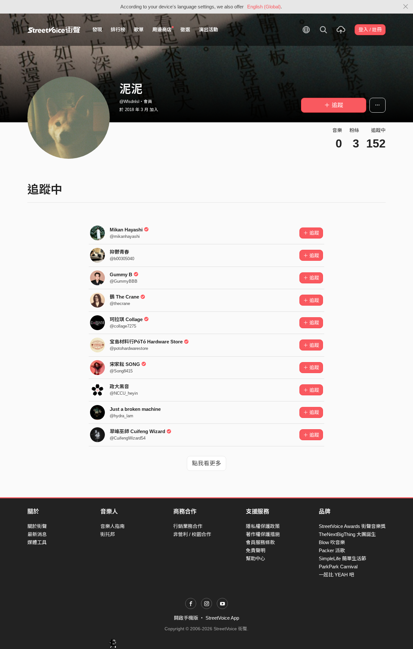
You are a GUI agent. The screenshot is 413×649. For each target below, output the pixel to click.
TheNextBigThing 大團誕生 (347, 534)
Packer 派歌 (332, 550)
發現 (97, 29)
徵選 (185, 29)
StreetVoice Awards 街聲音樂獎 (352, 526)
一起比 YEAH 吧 (336, 574)
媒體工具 (37, 542)
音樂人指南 (112, 526)
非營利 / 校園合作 (192, 534)
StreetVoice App (222, 618)
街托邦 (107, 534)
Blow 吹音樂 (332, 542)
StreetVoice (54, 29)
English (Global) (264, 6)
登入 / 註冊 (370, 29)
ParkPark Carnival (338, 566)
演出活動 (208, 29)
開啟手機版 (186, 618)
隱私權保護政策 (263, 526)
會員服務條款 (260, 542)
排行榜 (118, 29)
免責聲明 (255, 550)
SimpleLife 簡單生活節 (342, 558)
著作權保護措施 (263, 534)
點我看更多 (206, 463)
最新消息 (37, 534)
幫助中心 (255, 558)
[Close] (405, 7)
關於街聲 (37, 526)
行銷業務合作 (187, 526)
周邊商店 (162, 29)
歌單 (139, 29)
